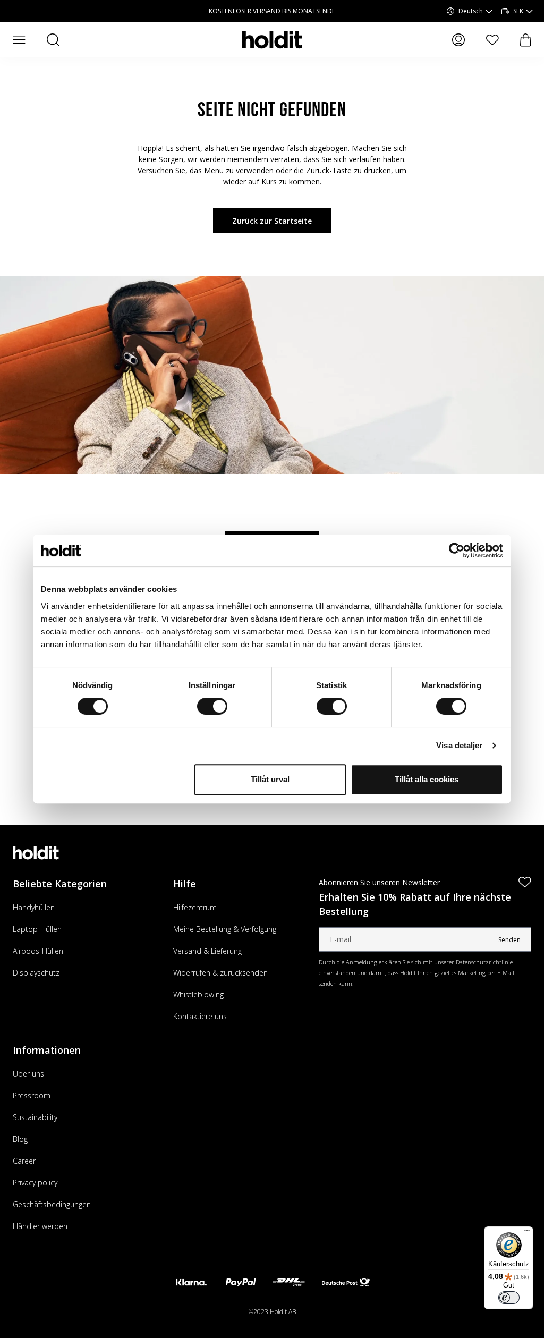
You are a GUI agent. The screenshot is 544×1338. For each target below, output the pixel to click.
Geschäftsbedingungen (52, 1204)
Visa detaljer (459, 745)
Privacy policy (35, 1183)
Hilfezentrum (195, 907)
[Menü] (527, 1232)
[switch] (212, 706)
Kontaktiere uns (200, 1016)
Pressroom (31, 1095)
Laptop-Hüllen (37, 929)
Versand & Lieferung (207, 951)
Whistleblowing (198, 994)
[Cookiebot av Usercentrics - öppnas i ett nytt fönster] (456, 550)
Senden (509, 939)
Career (24, 1161)
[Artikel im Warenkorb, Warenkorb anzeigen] (525, 40)
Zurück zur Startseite (272, 221)
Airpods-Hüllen (38, 951)
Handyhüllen (34, 907)
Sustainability (35, 1117)
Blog (20, 1139)
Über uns (28, 1074)
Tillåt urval (270, 779)
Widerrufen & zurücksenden (220, 973)
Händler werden (40, 1226)
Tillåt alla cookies (426, 779)
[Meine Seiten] (458, 39)
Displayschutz (36, 973)
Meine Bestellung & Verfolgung (224, 929)
